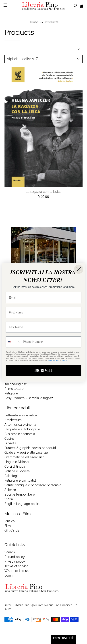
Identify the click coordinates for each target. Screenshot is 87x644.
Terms (64, 360)
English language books (21, 504)
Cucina (9, 438)
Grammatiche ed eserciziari (24, 457)
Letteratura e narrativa (20, 415)
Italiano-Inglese (15, 384)
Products (51, 22)
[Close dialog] (78, 269)
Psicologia (11, 476)
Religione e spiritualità (20, 480)
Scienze (10, 490)
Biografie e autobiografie (22, 429)
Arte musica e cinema (20, 424)
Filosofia (10, 443)
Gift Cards (11, 530)
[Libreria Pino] (43, 6)
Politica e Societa (17, 471)
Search (9, 552)
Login (8, 575)
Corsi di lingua (14, 466)
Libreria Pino (21, 605)
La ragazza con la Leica (43, 192)
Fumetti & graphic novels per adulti (30, 448)
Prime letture (13, 388)
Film (7, 526)
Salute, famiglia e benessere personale (32, 485)
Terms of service (16, 566)
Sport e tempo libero (19, 494)
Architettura (13, 420)
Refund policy (14, 557)
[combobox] (13, 342)
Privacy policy (14, 561)
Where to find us (16, 571)
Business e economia (19, 434)
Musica (9, 521)
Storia (8, 499)
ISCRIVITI (43, 370)
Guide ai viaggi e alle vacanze (26, 452)
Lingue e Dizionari (17, 462)
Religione (11, 393)
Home (33, 22)
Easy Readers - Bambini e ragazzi (29, 398)
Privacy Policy (53, 360)
